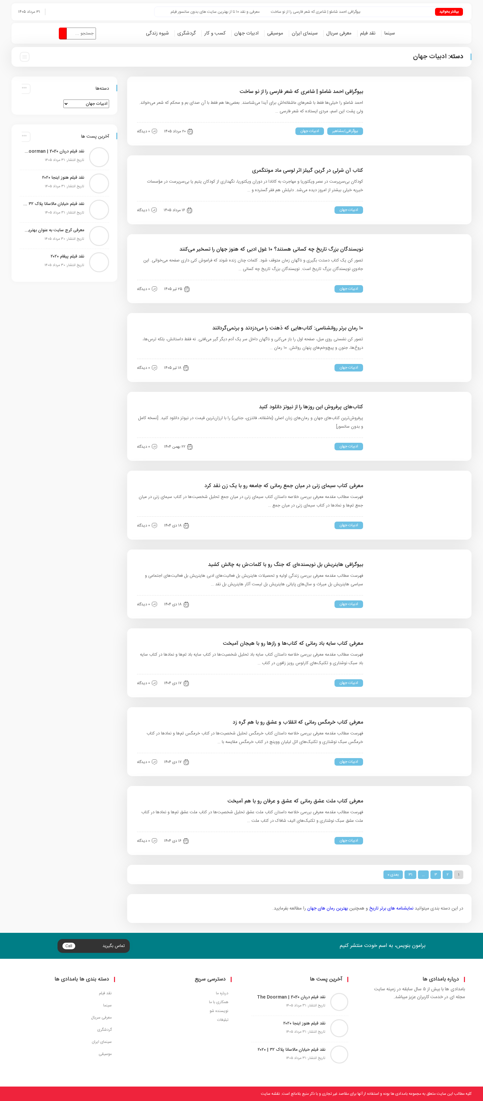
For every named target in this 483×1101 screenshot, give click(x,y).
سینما (389, 33)
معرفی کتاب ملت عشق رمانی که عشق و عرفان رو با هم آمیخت (294, 801)
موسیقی (275, 33)
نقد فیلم (368, 33)
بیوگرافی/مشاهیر (345, 131)
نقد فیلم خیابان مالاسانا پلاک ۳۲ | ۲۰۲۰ (53, 204)
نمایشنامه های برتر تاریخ (391, 908)
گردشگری (186, 33)
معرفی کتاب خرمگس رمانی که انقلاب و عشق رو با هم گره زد (298, 722)
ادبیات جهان (246, 33)
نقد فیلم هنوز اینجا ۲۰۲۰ (63, 177)
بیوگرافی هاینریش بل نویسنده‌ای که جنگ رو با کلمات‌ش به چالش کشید (285, 564)
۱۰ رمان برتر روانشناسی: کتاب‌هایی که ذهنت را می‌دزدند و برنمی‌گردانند (287, 328)
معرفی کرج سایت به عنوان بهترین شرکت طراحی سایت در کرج (53, 230)
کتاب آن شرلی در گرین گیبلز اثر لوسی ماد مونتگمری (307, 170)
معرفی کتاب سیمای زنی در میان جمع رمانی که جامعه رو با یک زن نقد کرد (283, 486)
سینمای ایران (305, 33)
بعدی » (393, 874)
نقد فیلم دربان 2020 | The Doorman (53, 151)
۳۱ (410, 874)
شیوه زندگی (157, 33)
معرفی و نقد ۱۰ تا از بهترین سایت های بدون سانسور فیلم (230, 12)
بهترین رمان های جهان (327, 908)
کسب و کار (215, 33)
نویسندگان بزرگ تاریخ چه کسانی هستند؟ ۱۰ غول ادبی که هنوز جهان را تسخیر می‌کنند (271, 249)
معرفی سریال (339, 33)
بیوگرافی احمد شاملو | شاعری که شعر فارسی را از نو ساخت (331, 12)
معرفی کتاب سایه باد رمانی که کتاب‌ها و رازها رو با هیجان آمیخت (293, 643)
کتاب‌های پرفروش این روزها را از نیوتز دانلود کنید (311, 407)
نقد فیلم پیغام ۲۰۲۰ (67, 256)
